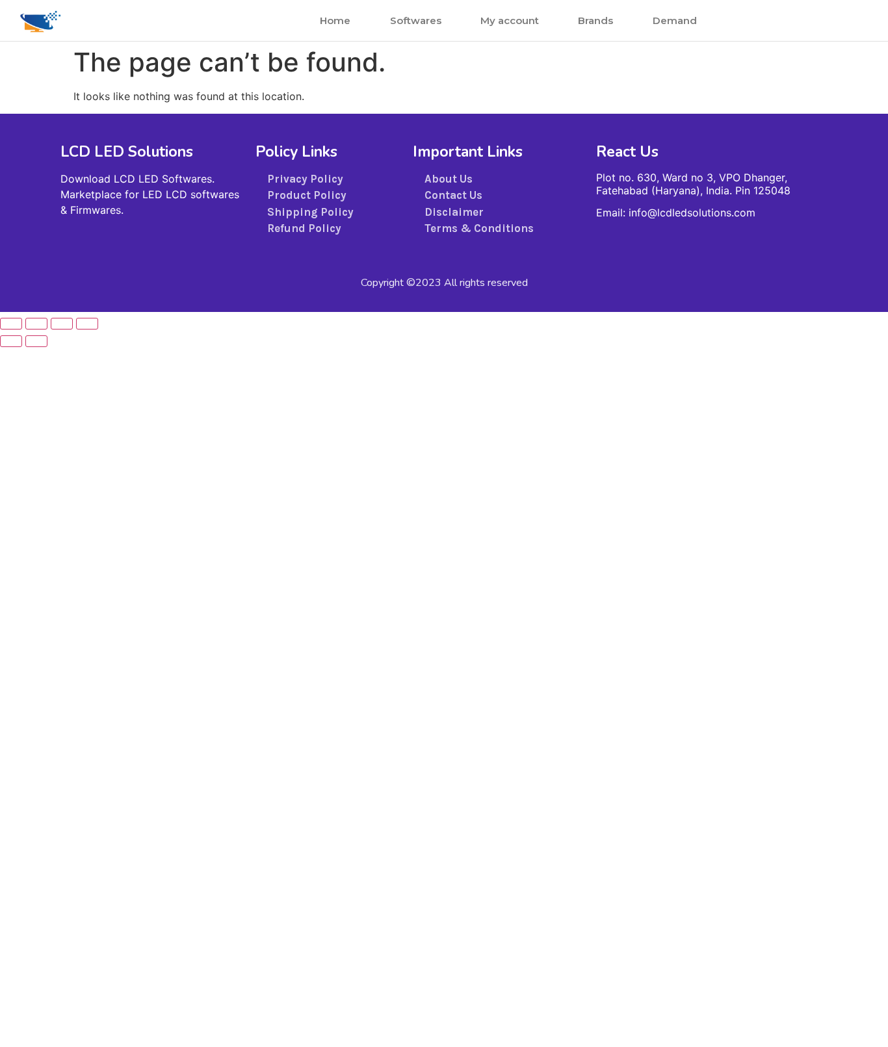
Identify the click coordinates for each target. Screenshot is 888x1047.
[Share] (62, 324)
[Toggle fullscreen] (36, 324)
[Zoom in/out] (11, 324)
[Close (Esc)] (87, 324)
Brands (595, 20)
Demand (675, 20)
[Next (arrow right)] (36, 341)
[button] (833, 20)
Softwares (415, 20)
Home (335, 20)
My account (509, 20)
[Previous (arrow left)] (11, 341)
